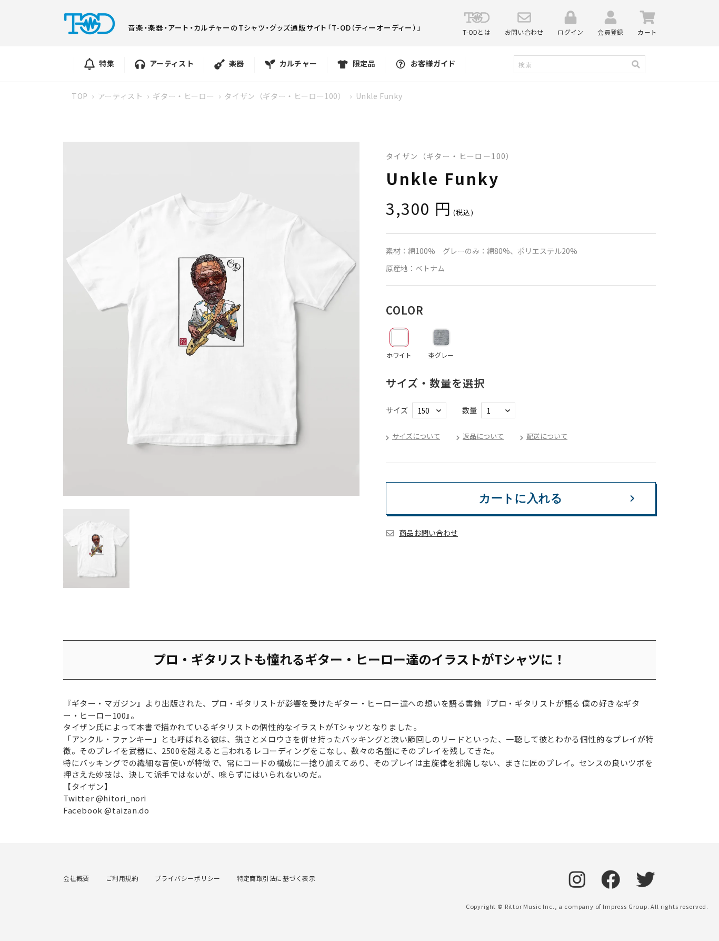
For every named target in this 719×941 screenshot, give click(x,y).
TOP (80, 96)
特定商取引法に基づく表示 (276, 878)
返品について (483, 436)
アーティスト (120, 96)
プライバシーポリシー (188, 878)
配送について (546, 436)
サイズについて (416, 436)
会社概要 (76, 878)
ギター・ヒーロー (183, 96)
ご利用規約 (122, 878)
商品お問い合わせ (428, 532)
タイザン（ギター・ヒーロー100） (284, 96)
